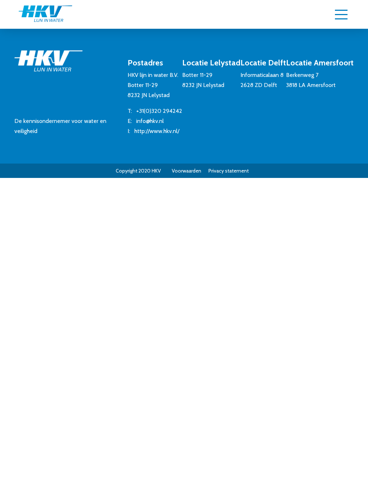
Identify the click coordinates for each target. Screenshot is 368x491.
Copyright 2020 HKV (138, 171)
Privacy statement (228, 171)
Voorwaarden (186, 171)
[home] (45, 14)
